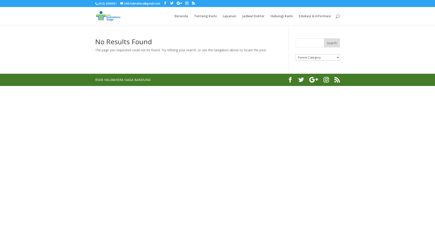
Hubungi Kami (282, 16)
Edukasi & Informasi (315, 16)
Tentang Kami (205, 16)
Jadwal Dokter (253, 16)
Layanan (229, 16)
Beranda (181, 16)
